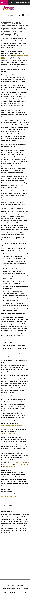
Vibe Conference (12, 462)
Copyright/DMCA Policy (10, 592)
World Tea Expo (23, 462)
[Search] (19, 15)
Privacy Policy (23, 592)
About (7, 585)
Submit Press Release (8, 588)
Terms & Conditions (22, 588)
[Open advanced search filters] (23, 15)
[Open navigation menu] (2, 15)
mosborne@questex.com (8, 496)
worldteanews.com (10, 466)
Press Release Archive (17, 585)
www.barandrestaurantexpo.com (11, 425)
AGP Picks (4, 2)
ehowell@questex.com (8, 433)
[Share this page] (27, 15)
